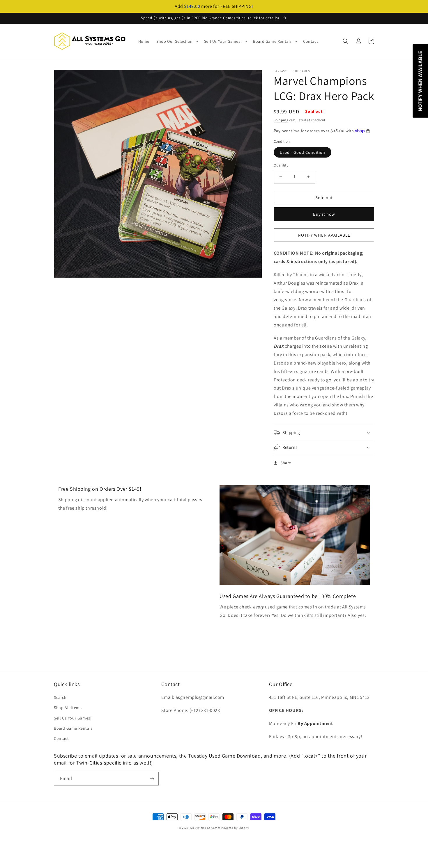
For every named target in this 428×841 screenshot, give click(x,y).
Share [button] (285, 462)
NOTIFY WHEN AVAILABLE (324, 235)
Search (60, 697)
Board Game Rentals (73, 728)
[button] (177, 41)
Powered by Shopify (235, 828)
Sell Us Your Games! (72, 718)
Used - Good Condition (302, 152)
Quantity (281, 165)
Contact (61, 738)
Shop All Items (68, 707)
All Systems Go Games (205, 828)
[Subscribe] (152, 778)
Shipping (281, 120)
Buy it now (324, 214)
